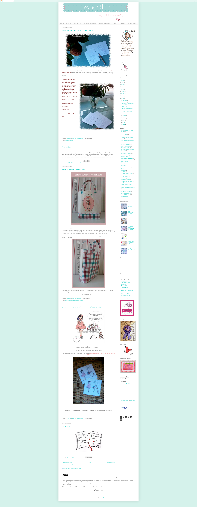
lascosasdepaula (124, 161)
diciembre (125, 100)
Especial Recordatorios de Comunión (131, 205)
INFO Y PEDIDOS (131, 23)
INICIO (62, 23)
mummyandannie (125, 289)
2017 (122, 89)
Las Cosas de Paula (125, 282)
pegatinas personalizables (126, 173)
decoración (123, 143)
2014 (122, 95)
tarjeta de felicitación (125, 194)
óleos (122, 168)
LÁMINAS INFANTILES (104, 23)
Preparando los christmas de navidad (77, 30)
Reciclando (123, 178)
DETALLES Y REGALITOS (118, 23)
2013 (122, 96)
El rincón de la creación (126, 285)
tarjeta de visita (124, 198)
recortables (123, 182)
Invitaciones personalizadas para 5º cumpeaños (81, 307)
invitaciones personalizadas (127, 158)
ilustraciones (67, 420)
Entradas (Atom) (70, 464)
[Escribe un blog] (87, 138)
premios (123, 174)
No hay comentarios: (79, 138)
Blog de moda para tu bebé (127, 290)
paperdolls (123, 170)
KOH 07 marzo (128, 383)
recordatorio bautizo (125, 179)
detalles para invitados (126, 146)
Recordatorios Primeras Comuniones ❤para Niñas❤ (131, 228)
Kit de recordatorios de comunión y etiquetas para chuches (131, 213)
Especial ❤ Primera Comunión (131, 219)
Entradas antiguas (111, 462)
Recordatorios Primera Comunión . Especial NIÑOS (131, 250)
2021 (122, 82)
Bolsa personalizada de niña (73, 169)
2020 (122, 84)
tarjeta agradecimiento (126, 191)
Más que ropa (124, 281)
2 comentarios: (78, 160)
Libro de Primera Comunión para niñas (131, 242)
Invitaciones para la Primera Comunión (131, 235)
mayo (124, 124)
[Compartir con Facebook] (90, 138)
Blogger (103, 497)
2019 (122, 86)
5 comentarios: (78, 298)
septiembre (125, 117)
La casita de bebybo (125, 295)
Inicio (89, 462)
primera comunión (125, 176)
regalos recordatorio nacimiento (128, 187)
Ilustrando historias (125, 155)
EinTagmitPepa (124, 287)
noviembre (125, 102)
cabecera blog (124, 134)
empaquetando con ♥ (125, 147)
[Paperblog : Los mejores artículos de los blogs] (124, 408)
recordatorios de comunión (126, 181)
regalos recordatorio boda (126, 185)
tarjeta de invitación (73, 420)
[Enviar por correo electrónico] (85, 138)
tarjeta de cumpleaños (126, 193)
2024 (122, 78)
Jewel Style (123, 284)
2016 (122, 91)
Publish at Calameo (125, 400)
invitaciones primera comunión (127, 159)
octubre (124, 115)
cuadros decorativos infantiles (127, 140)
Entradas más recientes (67, 462)
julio (124, 120)
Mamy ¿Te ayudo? (125, 293)
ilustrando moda (124, 156)
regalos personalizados (78, 162)
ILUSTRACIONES (77, 23)
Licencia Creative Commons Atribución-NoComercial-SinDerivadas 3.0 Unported (90, 477)
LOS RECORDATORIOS (90, 23)
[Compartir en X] (88, 138)
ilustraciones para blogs (126, 153)
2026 (122, 77)
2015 (122, 93)
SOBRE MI (68, 23)
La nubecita (123, 292)
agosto (124, 118)
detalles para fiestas (125, 144)
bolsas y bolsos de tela (69, 162)
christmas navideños (69, 140)
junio (124, 122)
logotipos (123, 165)
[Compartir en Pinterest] (91, 138)
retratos (122, 190)
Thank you (66, 426)
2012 (122, 98)
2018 (122, 87)
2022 (122, 80)
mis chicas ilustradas (125, 167)
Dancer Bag (66, 147)
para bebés (123, 171)
